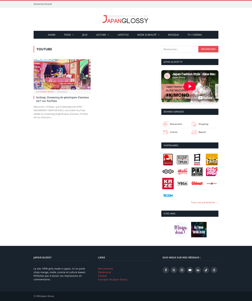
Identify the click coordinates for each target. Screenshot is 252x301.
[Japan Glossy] (126, 19)
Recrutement (105, 268)
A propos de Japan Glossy (112, 279)
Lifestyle (123, 34)
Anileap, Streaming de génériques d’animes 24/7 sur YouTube (62, 99)
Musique (173, 34)
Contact (102, 275)
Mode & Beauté (147, 34)
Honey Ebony (47, 91)
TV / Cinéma (195, 34)
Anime (52, 34)
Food (67, 34)
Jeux (84, 34)
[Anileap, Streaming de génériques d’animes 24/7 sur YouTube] (62, 74)
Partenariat (104, 272)
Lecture (101, 34)
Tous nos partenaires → (204, 202)
